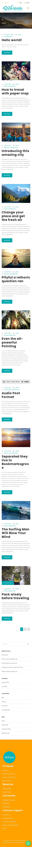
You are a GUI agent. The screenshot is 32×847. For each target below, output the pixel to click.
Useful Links (7, 792)
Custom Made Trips (9, 777)
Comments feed (6, 729)
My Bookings (7, 789)
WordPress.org (5, 733)
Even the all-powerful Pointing (12, 342)
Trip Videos (6, 807)
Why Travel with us (9, 774)
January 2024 (5, 682)
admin (19, 34)
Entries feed (5, 725)
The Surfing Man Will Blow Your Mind (15, 533)
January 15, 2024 (8, 34)
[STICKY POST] (16, 575)
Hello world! (12, 40)
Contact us (6, 815)
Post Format (7, 389)
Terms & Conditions (9, 822)
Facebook (6, 803)
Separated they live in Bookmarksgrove (15, 462)
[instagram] (7, 2)
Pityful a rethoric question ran (16, 279)
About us (6, 770)
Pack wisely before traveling (15, 596)
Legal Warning (7, 818)
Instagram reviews (9, 800)
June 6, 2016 (7, 84)
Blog (5, 86)
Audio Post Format (11, 395)
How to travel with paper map (15, 91)
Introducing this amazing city (15, 153)
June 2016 (4, 686)
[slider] (26, 382)
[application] (16, 382)
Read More (7, 52)
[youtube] (5, 2)
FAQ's (4, 828)
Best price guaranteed (10, 825)
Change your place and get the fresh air (13, 216)
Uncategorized (8, 36)
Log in (3, 720)
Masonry (6, 147)
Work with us (7, 781)
